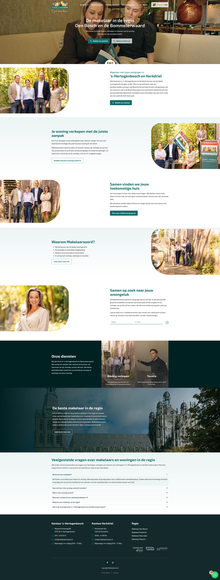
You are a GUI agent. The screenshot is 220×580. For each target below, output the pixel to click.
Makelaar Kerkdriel (139, 532)
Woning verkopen (112, 5)
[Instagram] (113, 562)
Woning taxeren (128, 5)
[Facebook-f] (107, 562)
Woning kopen (97, 5)
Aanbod (83, 5)
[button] (103, 364)
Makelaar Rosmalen (139, 536)
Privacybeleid (105, 573)
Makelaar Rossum (139, 539)
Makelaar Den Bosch (140, 529)
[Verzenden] (166, 327)
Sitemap (116, 573)
